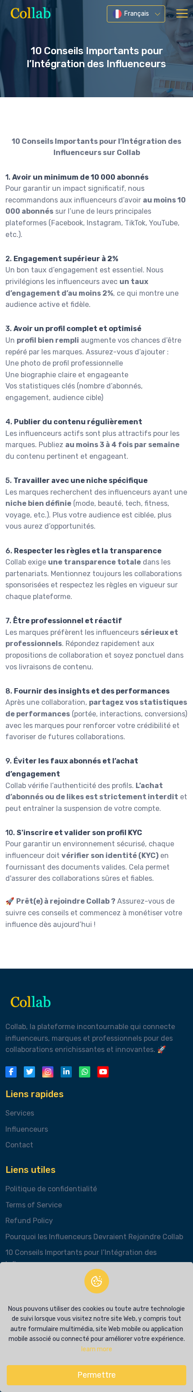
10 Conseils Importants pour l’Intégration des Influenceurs (81, 1258)
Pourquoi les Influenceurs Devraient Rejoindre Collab (94, 1237)
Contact (19, 1145)
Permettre (96, 1375)
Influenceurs (26, 1129)
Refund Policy (29, 1220)
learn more (96, 1349)
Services (19, 1113)
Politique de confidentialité (51, 1189)
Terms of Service (33, 1205)
